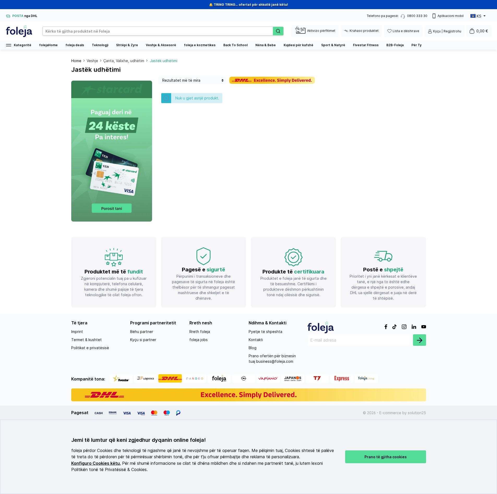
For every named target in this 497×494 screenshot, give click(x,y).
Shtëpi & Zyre (127, 45)
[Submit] (419, 340)
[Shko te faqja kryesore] (19, 31)
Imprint (77, 331)
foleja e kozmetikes (199, 45)
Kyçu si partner (143, 339)
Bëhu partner (141, 331)
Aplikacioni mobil (451, 16)
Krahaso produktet (364, 31)
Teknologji (100, 45)
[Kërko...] (278, 31)
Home (76, 60)
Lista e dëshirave (406, 31)
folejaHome (48, 45)
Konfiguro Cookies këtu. (96, 463)
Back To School (235, 45)
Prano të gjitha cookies (385, 457)
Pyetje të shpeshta (265, 331)
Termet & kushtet (86, 339)
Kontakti (256, 339)
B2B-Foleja (395, 45)
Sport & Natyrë (333, 45)
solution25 (417, 412)
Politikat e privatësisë (90, 348)
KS (479, 16)
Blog (252, 348)
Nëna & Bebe (265, 45)
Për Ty (416, 45)
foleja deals (74, 45)
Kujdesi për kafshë (298, 45)
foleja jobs (198, 339)
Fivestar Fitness (366, 45)
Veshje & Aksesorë (161, 45)
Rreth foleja (199, 331)
